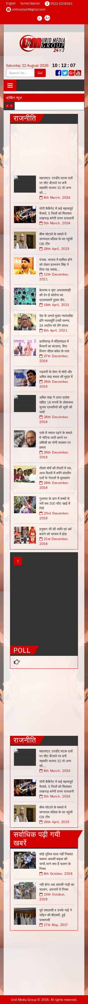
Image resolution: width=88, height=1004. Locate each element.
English (11, 3)
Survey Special (30, 3)
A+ (47, 18)
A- (39, 18)
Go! (40, 73)
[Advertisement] (44, 148)
